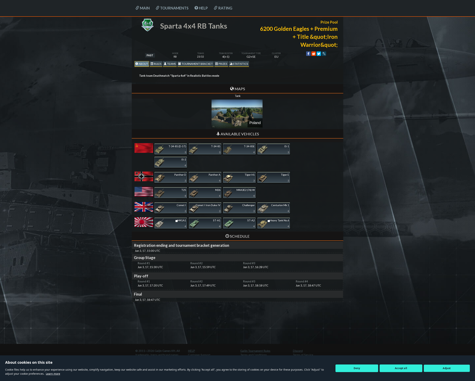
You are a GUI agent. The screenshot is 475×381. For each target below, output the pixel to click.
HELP (203, 8)
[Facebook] (308, 53)
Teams (171, 63)
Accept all (401, 368)
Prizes (222, 63)
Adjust (447, 368)
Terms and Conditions (253, 354)
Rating (224, 8)
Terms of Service (303, 354)
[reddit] (313, 53)
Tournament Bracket (197, 63)
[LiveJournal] (324, 53)
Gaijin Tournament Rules (255, 350)
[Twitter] (319, 53)
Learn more (53, 373)
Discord (298, 350)
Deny (357, 368)
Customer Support (199, 354)
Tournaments (174, 8)
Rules (157, 63)
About (143, 63)
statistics (240, 63)
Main (144, 8)
